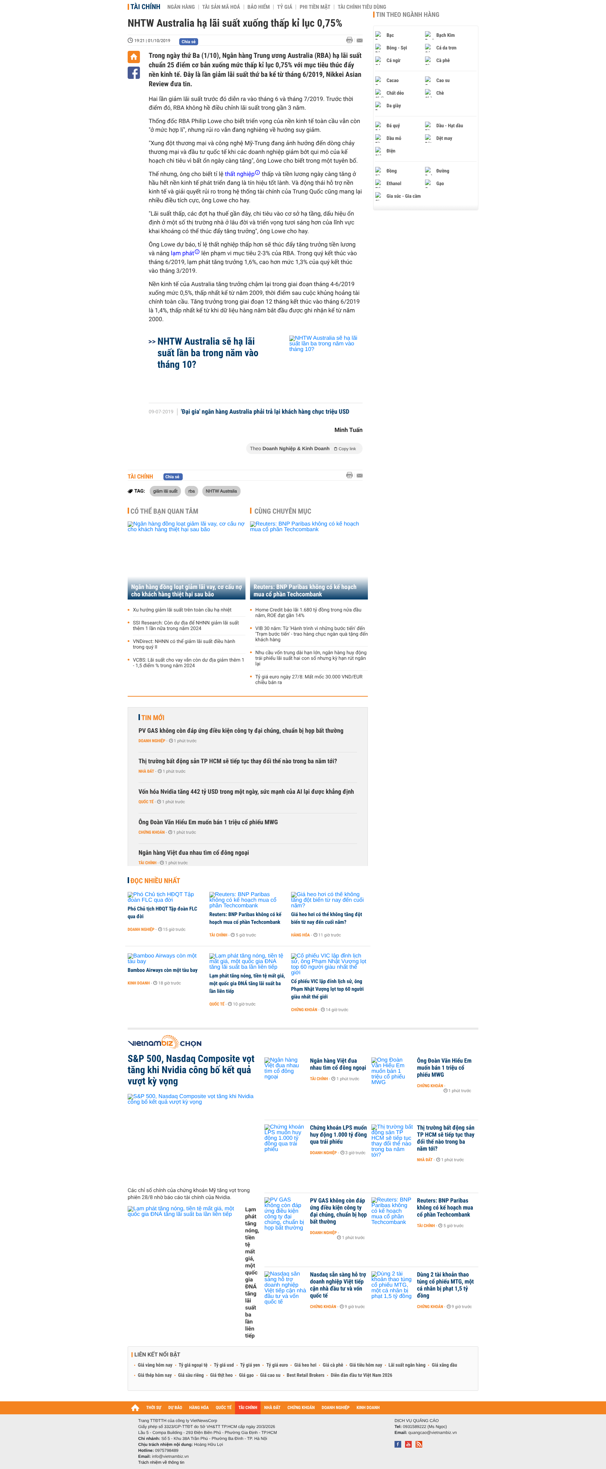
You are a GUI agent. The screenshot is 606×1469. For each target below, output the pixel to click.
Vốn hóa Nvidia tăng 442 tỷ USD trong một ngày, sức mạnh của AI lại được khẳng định (246, 792)
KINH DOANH (368, 1407)
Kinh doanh (139, 983)
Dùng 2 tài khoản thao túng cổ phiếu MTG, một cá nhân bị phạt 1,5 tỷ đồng (445, 1285)
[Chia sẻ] (134, 73)
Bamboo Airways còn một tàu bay (162, 970)
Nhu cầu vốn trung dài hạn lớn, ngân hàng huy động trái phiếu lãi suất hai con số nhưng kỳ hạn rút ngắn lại (310, 658)
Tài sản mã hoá (221, 7)
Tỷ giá (284, 7)
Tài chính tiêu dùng (362, 7)
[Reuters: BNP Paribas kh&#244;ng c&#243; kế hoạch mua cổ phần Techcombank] (247, 900)
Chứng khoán (152, 832)
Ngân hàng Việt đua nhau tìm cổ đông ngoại (194, 853)
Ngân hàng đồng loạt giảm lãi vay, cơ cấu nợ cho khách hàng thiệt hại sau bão (186, 590)
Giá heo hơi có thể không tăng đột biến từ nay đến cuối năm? (326, 918)
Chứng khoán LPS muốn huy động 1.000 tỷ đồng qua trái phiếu (338, 1134)
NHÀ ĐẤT (272, 1407)
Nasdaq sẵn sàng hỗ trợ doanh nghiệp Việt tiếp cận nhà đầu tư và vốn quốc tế (338, 1285)
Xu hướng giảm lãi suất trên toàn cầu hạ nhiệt (182, 610)
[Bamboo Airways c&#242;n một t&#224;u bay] (166, 958)
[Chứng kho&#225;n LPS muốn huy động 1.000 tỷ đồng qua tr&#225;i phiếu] (285, 1138)
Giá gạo (246, 1375)
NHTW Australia (221, 491)
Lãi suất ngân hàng (407, 1365)
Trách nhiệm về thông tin (161, 1462)
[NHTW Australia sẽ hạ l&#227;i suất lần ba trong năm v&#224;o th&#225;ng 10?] (317, 366)
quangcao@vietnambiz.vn (432, 1432)
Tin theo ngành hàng (407, 15)
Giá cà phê (333, 1365)
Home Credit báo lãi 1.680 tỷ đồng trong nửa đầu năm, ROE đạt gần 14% (308, 612)
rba (191, 491)
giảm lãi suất (165, 491)
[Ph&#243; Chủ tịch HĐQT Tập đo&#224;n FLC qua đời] (166, 897)
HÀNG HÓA (199, 1407)
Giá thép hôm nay (155, 1375)
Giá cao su (270, 1375)
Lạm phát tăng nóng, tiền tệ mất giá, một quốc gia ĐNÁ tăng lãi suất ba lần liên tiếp (247, 983)
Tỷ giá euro (277, 1365)
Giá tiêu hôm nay (366, 1365)
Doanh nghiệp (152, 740)
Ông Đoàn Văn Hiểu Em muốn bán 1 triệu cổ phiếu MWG (208, 822)
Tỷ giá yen (250, 1365)
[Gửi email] (360, 40)
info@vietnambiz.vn (170, 1456)
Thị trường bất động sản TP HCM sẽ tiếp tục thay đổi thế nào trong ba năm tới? (238, 761)
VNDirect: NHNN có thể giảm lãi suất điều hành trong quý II (184, 644)
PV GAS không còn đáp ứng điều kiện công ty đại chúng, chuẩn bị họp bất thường (241, 730)
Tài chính (145, 6)
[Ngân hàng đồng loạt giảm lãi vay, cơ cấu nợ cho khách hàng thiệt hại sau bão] (186, 560)
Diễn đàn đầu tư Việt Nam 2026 (361, 1375)
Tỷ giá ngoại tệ (193, 1365)
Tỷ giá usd (224, 1365)
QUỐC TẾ (223, 1407)
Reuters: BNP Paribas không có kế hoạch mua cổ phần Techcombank (305, 590)
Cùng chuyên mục (283, 511)
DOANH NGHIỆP (335, 1407)
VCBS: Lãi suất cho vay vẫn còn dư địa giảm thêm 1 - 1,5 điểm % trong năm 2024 (188, 663)
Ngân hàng (181, 7)
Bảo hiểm (259, 7)
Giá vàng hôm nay (155, 1365)
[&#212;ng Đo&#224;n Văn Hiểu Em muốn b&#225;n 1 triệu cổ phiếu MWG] (392, 1071)
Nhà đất (146, 771)
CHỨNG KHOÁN (301, 1407)
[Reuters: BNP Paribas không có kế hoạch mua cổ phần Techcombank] (309, 560)
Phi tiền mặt (314, 7)
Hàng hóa (300, 935)
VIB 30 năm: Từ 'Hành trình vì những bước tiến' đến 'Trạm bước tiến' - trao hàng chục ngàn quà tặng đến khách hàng (311, 634)
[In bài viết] (351, 40)
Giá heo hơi (305, 1365)
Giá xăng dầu (444, 1365)
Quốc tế (146, 801)
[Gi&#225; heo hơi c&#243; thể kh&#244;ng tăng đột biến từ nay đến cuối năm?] (329, 900)
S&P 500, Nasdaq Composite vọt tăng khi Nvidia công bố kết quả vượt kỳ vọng (191, 1070)
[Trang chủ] (134, 57)
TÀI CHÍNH (247, 1407)
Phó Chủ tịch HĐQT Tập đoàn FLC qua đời (162, 913)
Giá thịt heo (221, 1375)
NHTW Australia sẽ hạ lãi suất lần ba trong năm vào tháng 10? (207, 353)
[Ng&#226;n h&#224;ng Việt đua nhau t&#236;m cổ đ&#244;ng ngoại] (285, 1071)
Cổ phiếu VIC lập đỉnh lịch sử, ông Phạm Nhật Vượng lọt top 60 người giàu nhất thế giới (327, 989)
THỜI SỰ (153, 1407)
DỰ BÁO (175, 1407)
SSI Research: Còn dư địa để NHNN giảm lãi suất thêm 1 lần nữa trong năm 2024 (186, 625)
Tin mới (152, 717)
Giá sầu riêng (191, 1375)
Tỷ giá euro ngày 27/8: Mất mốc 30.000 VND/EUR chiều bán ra (309, 679)
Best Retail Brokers (306, 1375)
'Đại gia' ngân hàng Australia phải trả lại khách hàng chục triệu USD (265, 411)
